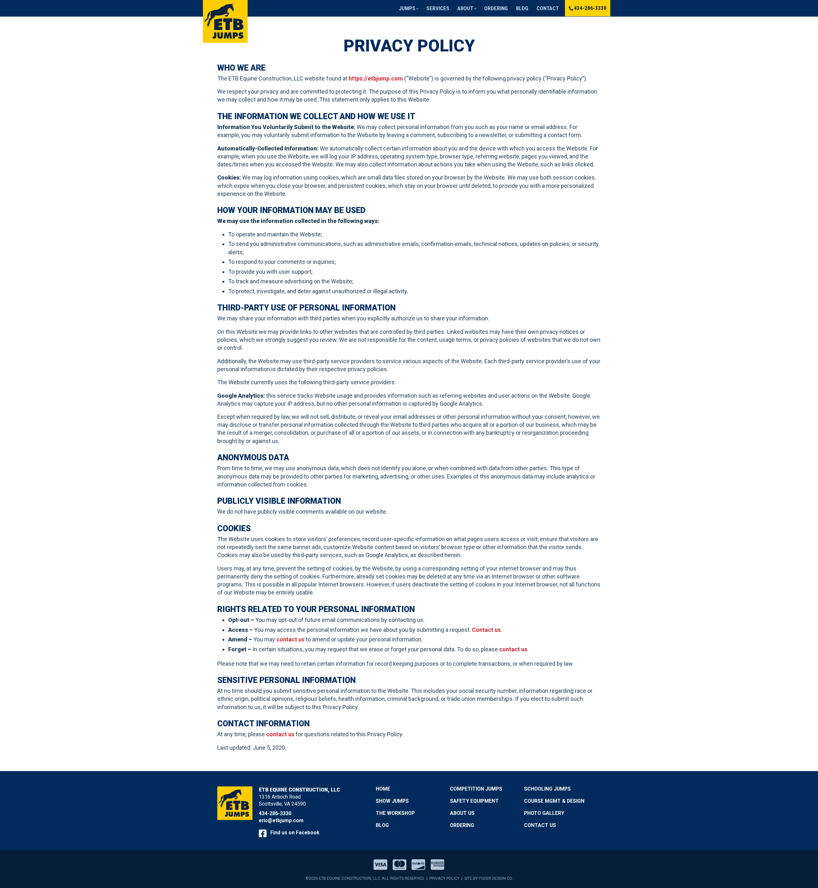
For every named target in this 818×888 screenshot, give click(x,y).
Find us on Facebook (294, 833)
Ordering (496, 8)
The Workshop (395, 813)
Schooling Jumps (547, 789)
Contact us (486, 629)
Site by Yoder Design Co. (488, 878)
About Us (462, 813)
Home (383, 789)
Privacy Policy (444, 878)
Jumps (407, 8)
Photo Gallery (544, 813)
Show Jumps (392, 801)
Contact (547, 8)
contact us (290, 639)
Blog (522, 8)
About (465, 8)
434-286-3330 (590, 8)
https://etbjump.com (376, 78)
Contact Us (540, 825)
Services (437, 8)
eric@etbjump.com (281, 820)
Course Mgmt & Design (554, 801)
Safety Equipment (474, 801)
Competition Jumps (476, 789)
